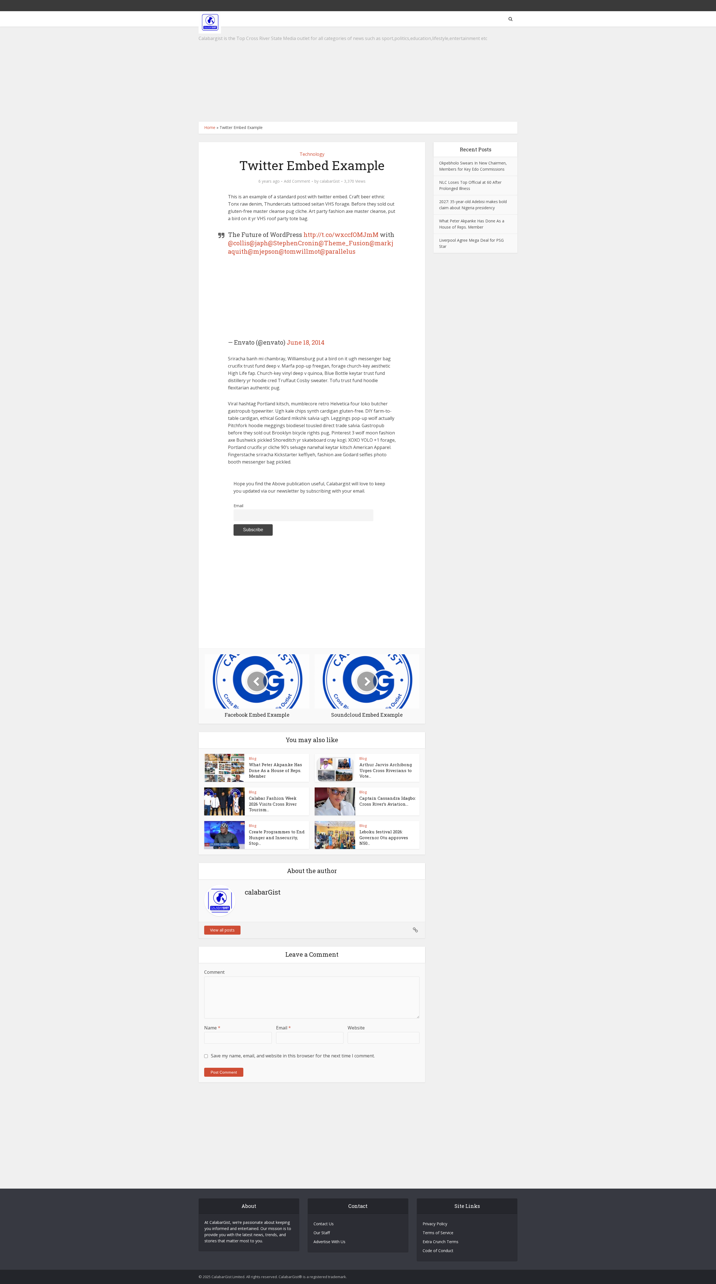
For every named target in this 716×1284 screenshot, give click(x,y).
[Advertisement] (358, 74)
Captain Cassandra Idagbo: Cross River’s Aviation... (387, 800)
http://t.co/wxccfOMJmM (340, 235)
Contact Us (324, 1223)
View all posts (222, 930)
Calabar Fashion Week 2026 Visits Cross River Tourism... (273, 803)
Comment (214, 972)
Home (209, 127)
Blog (252, 758)
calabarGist (330, 181)
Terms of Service (438, 1232)
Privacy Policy (435, 1223)
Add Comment (297, 181)
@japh (258, 243)
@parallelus (337, 251)
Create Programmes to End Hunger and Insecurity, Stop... (277, 837)
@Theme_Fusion (344, 243)
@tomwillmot (299, 251)
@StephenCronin (293, 243)
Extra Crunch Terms (440, 1241)
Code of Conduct (438, 1250)
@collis (238, 243)
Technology (312, 154)
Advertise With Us (329, 1241)
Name (212, 1028)
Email (238, 505)
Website (356, 1028)
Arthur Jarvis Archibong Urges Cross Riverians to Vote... (385, 770)
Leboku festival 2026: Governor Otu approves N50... (383, 837)
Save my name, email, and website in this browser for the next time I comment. (293, 1056)
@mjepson (263, 251)
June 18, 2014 (305, 342)
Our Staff (322, 1232)
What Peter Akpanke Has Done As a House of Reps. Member (275, 770)
